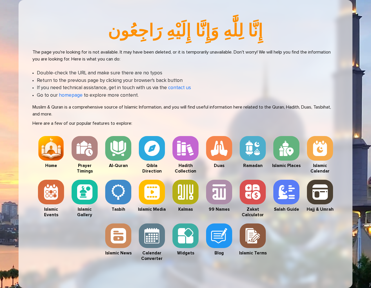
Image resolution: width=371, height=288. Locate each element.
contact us (179, 87)
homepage (71, 95)
